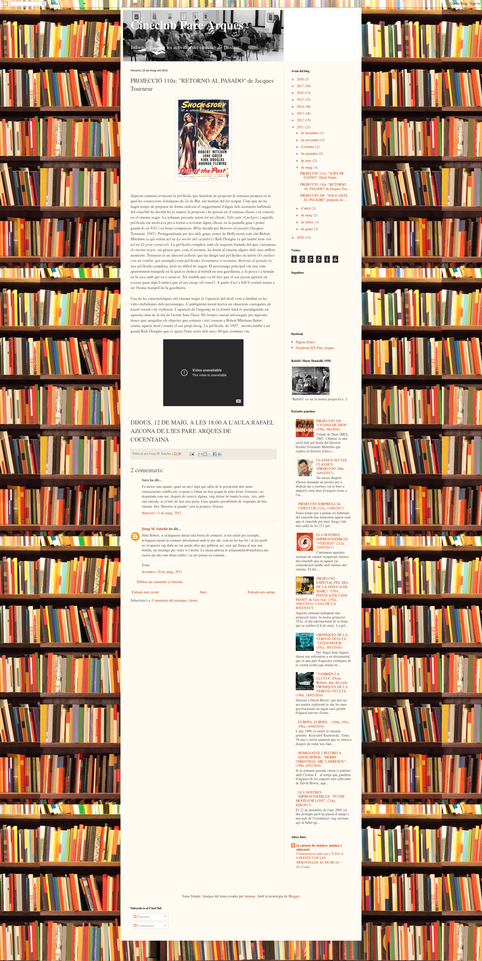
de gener (307, 228)
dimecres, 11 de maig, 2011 (161, 512)
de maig (307, 167)
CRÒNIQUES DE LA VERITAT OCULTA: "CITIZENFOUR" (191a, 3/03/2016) (332, 641)
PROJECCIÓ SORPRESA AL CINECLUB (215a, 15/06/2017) (321, 505)
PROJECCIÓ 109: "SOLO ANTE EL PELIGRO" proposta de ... (324, 197)
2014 (301, 106)
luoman (250, 896)
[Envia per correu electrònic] (200, 454)
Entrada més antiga (261, 592)
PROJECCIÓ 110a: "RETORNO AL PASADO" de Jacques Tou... (325, 186)
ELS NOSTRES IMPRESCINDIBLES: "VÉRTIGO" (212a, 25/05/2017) (332, 541)
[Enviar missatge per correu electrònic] (191, 453)
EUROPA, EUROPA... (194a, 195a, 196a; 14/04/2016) (323, 724)
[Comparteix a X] (209, 454)
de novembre (310, 139)
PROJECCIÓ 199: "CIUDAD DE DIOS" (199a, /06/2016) (332, 425)
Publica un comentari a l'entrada (160, 581)
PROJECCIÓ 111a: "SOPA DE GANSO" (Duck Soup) (322, 175)
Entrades (143, 916)
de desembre (310, 132)
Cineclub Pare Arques (187, 24)
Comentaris (145, 925)
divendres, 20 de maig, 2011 (162, 571)
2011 (301, 127)
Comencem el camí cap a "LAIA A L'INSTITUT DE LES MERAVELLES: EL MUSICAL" (319, 857)
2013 (301, 113)
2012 (301, 120)
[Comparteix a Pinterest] (219, 454)
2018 (301, 79)
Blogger (293, 896)
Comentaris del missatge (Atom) (175, 600)
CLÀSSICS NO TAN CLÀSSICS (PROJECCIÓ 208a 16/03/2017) (331, 466)
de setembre (310, 153)
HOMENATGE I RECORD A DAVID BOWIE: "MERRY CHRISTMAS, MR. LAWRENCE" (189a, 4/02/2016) (321, 759)
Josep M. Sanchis (155, 528)
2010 (301, 237)
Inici (203, 592)
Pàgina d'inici (305, 342)
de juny (307, 160)
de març (307, 215)
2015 (301, 99)
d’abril (306, 208)
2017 (301, 85)
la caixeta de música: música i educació (319, 847)
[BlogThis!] (205, 454)
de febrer (308, 222)
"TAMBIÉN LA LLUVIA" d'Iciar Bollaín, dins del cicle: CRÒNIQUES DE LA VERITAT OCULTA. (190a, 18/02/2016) (322, 684)
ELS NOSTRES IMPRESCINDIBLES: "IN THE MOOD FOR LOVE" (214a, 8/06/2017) (320, 798)
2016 (301, 92)
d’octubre (308, 146)
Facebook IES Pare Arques (315, 347)
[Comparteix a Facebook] (214, 454)
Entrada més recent (145, 592)
